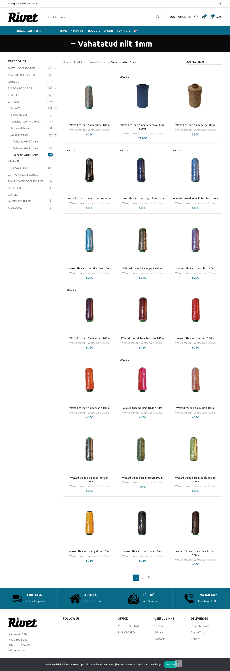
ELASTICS (14, 94)
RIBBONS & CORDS (20, 88)
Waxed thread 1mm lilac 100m (195, 268)
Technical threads (21, 128)
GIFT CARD (15, 188)
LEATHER (14, 161)
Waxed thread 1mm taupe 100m (89, 124)
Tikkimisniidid (19, 114)
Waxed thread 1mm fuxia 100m (142, 407)
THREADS (14, 108)
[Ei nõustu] (178, 663)
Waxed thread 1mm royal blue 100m (142, 198)
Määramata (15, 207)
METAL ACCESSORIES (21, 68)
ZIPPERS (13, 101)
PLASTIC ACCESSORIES (22, 75)
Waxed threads (20, 134)
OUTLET (13, 194)
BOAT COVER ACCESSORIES (25, 181)
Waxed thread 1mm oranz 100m (89, 407)
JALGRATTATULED (19, 201)
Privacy (159, 632)
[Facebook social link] (220, 3)
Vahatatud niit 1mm (25, 154)
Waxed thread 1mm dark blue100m (89, 198)
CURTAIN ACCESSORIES (23, 174)
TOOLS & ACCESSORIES (22, 168)
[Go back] (73, 43)
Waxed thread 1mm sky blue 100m (89, 268)
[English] (136, 30)
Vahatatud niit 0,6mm (25, 141)
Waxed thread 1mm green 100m (142, 477)
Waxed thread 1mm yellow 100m (89, 551)
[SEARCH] (158, 17)
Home (66, 62)
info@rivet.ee (151, 601)
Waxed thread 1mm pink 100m (195, 407)
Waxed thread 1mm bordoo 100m (142, 338)
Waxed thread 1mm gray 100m (142, 268)
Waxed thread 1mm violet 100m (89, 338)
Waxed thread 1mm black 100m (142, 551)
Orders (158, 626)
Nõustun (170, 664)
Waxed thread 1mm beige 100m (195, 124)
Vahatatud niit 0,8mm (25, 148)
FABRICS (13, 81)
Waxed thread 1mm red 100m (195, 338)
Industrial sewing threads (26, 121)
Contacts (159, 638)
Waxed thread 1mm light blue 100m (195, 198)
